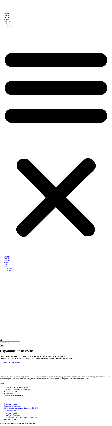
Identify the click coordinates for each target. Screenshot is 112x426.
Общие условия (10, 410)
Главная (7, 13)
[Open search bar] (1, 340)
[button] (56, 142)
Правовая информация (6, 399)
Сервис (7, 19)
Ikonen (6, 15)
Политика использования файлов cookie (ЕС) (21, 408)
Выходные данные (11, 404)
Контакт (7, 21)
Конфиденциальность (12, 406)
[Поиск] (2, 345)
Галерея (7, 17)
